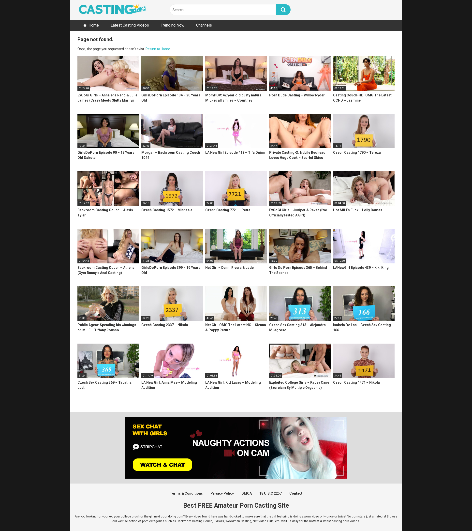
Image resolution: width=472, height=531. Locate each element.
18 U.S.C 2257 (270, 493)
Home (93, 25)
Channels (204, 25)
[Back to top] (455, 516)
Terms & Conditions (186, 493)
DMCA (246, 493)
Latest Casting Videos (130, 25)
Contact (295, 493)
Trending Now (172, 25)
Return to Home (158, 49)
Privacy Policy (222, 493)
